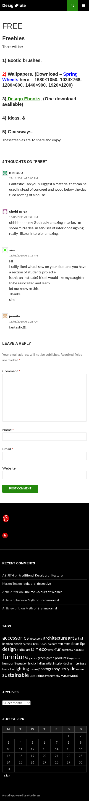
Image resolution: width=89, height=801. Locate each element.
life (12, 669)
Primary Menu (83, 5)
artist (79, 638)
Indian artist (44, 663)
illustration (20, 663)
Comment (11, 371)
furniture (15, 656)
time (41, 676)
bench (17, 644)
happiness (74, 658)
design (9, 649)
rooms (80, 669)
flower (51, 649)
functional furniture (73, 649)
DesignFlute (14, 5)
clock (44, 643)
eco (43, 649)
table (33, 675)
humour (8, 663)
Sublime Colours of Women (43, 592)
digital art (23, 649)
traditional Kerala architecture (41, 575)
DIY (34, 649)
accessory (35, 638)
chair (37, 643)
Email (7, 449)
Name (8, 429)
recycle (68, 668)
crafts (67, 643)
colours (52, 644)
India (32, 663)
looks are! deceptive (37, 583)
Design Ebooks (23, 98)
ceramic (27, 644)
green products (57, 658)
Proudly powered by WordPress (21, 795)
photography (49, 668)
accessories (15, 637)
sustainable (15, 675)
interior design (62, 663)
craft (60, 643)
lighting (21, 668)
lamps (5, 669)
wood (73, 675)
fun (58, 649)
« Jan (6, 775)
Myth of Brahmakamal (43, 600)
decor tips (78, 643)
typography (52, 676)
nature (34, 669)
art (71, 638)
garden (33, 658)
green (42, 658)
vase (65, 675)
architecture (55, 638)
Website (9, 468)
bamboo (7, 644)
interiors (79, 663)
